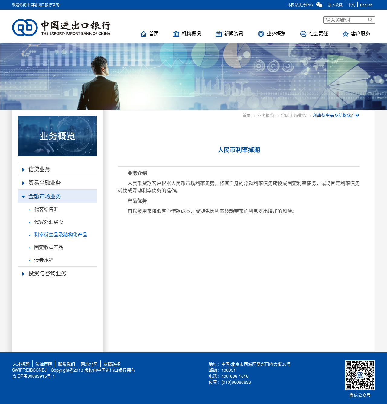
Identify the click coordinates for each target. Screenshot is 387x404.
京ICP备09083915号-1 (33, 376)
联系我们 (66, 364)
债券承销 (44, 259)
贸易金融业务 (44, 182)
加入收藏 (335, 4)
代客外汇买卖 (48, 221)
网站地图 (89, 364)
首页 (154, 33)
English (366, 4)
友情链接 (111, 364)
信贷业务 (39, 169)
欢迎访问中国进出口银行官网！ (37, 4)
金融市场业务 (44, 196)
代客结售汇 (46, 209)
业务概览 (276, 33)
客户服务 (360, 33)
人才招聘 (20, 364)
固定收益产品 (48, 247)
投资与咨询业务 (47, 273)
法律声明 (43, 364)
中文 (351, 4)
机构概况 (191, 33)
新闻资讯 (233, 33)
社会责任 (318, 33)
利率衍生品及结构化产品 (60, 234)
